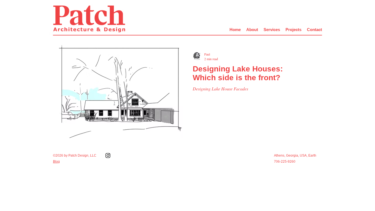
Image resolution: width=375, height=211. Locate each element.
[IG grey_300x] (107, 155)
